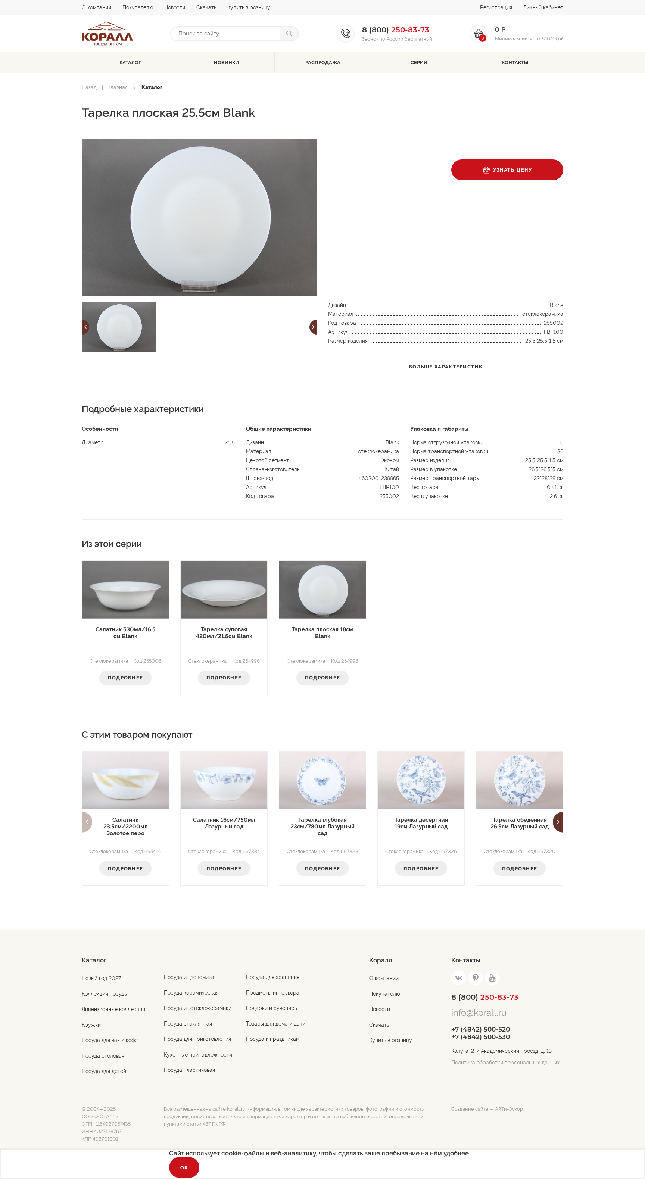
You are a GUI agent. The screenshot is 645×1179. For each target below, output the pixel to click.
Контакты (515, 62)
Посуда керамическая (191, 993)
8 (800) (484, 997)
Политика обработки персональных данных (505, 1063)
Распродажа (322, 62)
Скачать (206, 7)
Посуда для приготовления (197, 1039)
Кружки (91, 1025)
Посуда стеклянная (188, 1024)
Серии (419, 62)
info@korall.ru (479, 1012)
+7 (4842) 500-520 (480, 1029)
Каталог (130, 62)
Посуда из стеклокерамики (197, 1008)
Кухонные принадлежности (198, 1055)
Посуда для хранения (272, 977)
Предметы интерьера (272, 993)
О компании (96, 7)
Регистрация (496, 7)
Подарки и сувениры (272, 1008)
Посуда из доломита (189, 977)
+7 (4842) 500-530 (480, 1036)
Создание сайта (469, 1109)
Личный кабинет (543, 7)
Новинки (226, 62)
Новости (174, 7)
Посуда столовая (103, 1056)
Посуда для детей (104, 1071)
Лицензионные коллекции (113, 1009)
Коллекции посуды (105, 994)
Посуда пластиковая (189, 1070)
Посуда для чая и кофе (110, 1040)
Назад (89, 87)
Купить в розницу (248, 7)
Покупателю (137, 7)
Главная (118, 87)
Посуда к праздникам (272, 1039)
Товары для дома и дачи (275, 1024)
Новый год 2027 (101, 978)
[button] (85, 327)
